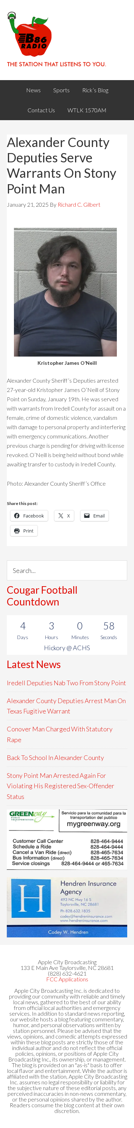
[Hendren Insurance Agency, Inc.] (67, 907)
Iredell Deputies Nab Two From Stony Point (66, 683)
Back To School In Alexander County (55, 757)
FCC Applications (67, 979)
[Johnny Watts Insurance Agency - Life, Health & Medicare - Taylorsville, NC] (67, 839)
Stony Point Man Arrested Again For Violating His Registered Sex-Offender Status (60, 785)
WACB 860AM (67, 40)
